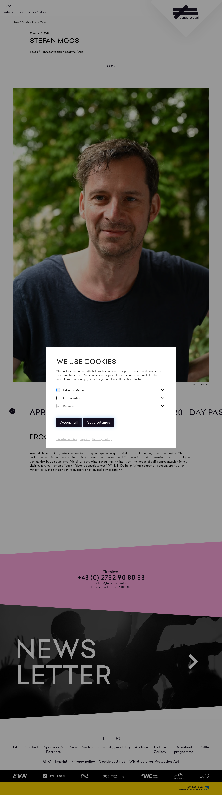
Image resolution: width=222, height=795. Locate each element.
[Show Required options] (162, 406)
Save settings (98, 422)
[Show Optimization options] (162, 398)
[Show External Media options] (162, 390)
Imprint (85, 439)
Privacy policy (102, 439)
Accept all (69, 422)
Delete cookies (66, 439)
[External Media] (58, 390)
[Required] (58, 406)
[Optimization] (58, 398)
